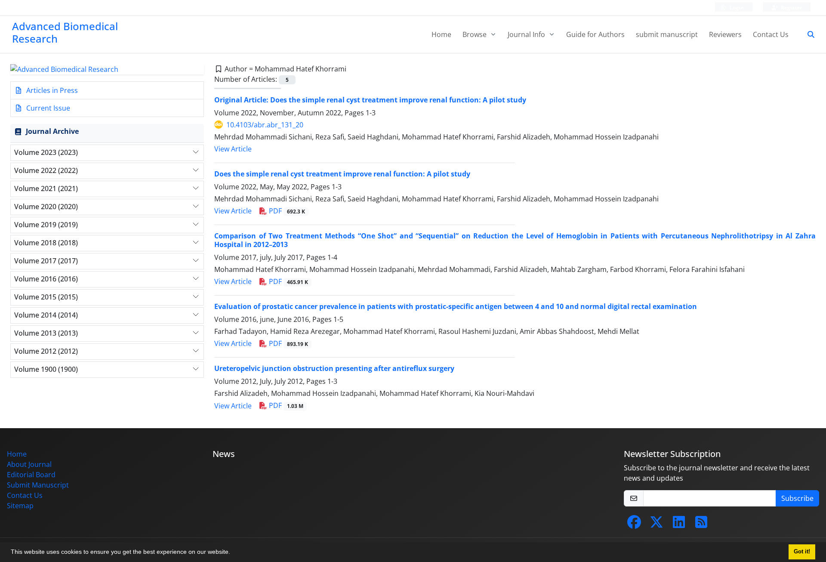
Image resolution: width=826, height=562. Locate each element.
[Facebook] (634, 524)
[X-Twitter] (656, 524)
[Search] (807, 34)
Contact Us (771, 34)
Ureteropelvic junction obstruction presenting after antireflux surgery (334, 368)
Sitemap (20, 505)
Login (736, 7)
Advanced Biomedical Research (65, 32)
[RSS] (701, 524)
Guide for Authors (595, 34)
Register (791, 7)
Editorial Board (31, 474)
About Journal (29, 464)
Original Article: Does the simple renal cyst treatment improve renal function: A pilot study (370, 100)
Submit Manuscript (38, 485)
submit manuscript (667, 34)
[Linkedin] (679, 524)
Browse (475, 34)
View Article (233, 149)
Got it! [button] (802, 552)
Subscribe (797, 498)
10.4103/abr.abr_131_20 (264, 125)
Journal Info (527, 34)
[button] (233, 553)
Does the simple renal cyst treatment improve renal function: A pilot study (342, 174)
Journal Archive (52, 131)
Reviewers (725, 34)
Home (441, 34)
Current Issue (47, 108)
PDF (286, 211)
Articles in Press (51, 90)
